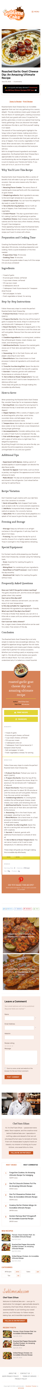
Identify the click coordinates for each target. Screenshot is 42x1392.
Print (37, 908)
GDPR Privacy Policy (10, 1376)
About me (12, 1373)
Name (7, 1014)
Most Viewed (11, 1165)
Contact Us (25, 1373)
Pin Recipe (22, 719)
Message (8, 1048)
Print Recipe (28, 102)
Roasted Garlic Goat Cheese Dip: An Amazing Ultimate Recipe (20, 75)
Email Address (10, 1024)
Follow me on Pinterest (21, 1153)
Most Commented (30, 1165)
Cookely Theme (31, 1386)
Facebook (19, 908)
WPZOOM (21, 1388)
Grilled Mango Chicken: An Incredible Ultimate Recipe (22, 1354)
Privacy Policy (21, 1379)
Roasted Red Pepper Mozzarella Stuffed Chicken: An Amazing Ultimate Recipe (23, 1246)
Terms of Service (29, 1376)
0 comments (18, 82)
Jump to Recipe (15, 102)
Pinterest (28, 908)
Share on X (9, 908)
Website (7, 1033)
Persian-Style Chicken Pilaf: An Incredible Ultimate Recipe (23, 1236)
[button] (35, 12)
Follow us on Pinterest (15, 1321)
